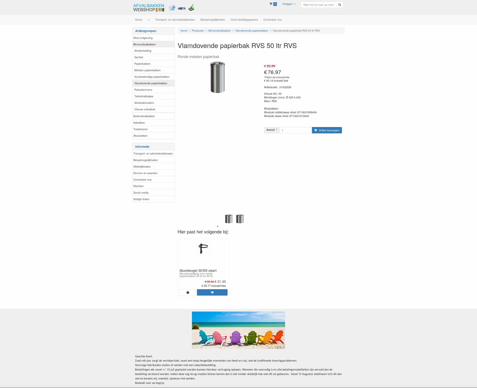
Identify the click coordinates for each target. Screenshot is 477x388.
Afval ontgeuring (143, 38)
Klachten (138, 186)
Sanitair (138, 57)
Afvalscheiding (142, 50)
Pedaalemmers (143, 90)
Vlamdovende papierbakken (150, 83)
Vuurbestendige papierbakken (152, 76)
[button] (289, 3)
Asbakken (139, 122)
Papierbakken (142, 63)
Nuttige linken (141, 199)
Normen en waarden (145, 173)
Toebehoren (140, 129)
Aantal (270, 129)
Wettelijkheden (142, 166)
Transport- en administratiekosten (153, 153)
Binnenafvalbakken (144, 44)
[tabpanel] (229, 219)
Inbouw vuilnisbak (144, 109)
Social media (141, 192)
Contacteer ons (142, 179)
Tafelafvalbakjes (143, 96)
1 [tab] (217, 226)
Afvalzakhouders (144, 103)
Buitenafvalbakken (144, 116)
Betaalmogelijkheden (145, 160)
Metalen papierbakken (147, 70)
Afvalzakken (140, 135)
